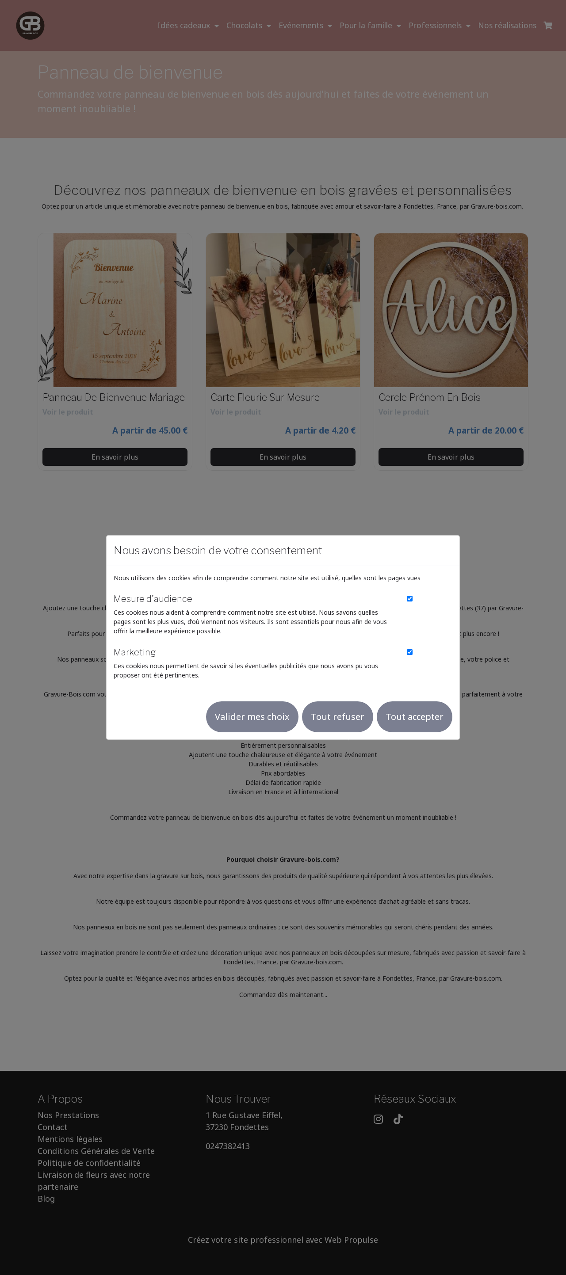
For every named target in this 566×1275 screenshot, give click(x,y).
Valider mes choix (252, 717)
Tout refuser (337, 717)
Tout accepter (415, 717)
